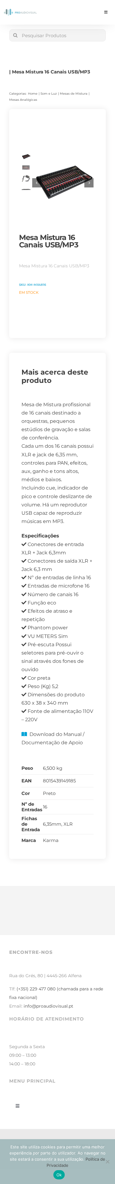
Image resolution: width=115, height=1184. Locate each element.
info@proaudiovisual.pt (48, 1006)
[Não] (107, 1161)
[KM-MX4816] (63, 183)
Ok (59, 1174)
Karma (51, 840)
